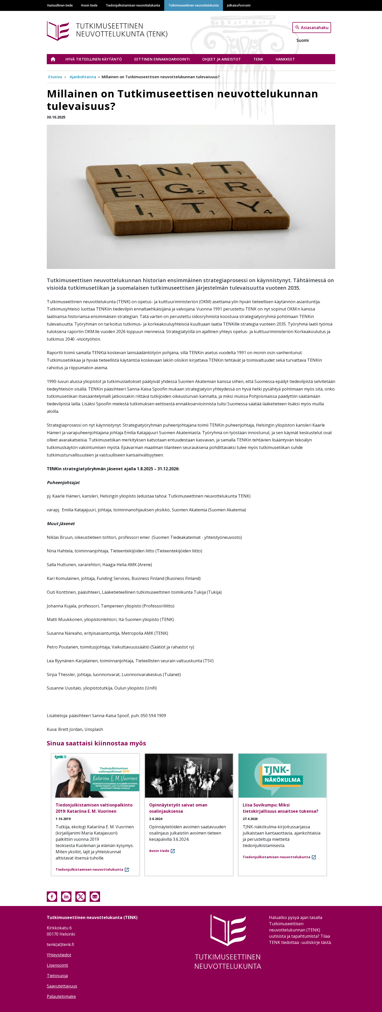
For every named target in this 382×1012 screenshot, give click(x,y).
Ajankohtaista (83, 76)
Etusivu (56, 59)
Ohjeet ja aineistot (221, 59)
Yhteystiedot (59, 955)
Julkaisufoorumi (239, 5)
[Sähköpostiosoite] (95, 896)
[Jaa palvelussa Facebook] (52, 896)
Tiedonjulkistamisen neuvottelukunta (133, 5)
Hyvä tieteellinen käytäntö (93, 59)
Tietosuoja (57, 975)
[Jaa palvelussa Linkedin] (66, 896)
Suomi (303, 40)
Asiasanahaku (314, 27)
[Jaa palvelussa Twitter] (80, 896)
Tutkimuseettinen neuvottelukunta (193, 5)
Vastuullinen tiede (60, 5)
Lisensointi (57, 965)
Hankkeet (285, 59)
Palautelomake (61, 996)
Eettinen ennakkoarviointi (162, 59)
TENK (258, 59)
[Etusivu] (115, 30)
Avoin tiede (89, 5)
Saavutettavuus (62, 986)
